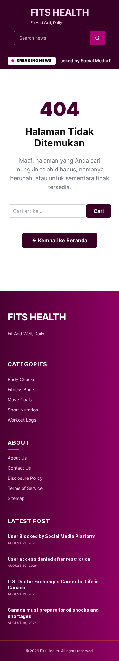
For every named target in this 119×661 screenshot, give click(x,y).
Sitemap (16, 498)
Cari (99, 211)
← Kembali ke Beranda (59, 240)
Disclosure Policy (25, 478)
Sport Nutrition (23, 409)
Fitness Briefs (21, 389)
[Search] (97, 38)
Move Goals (20, 399)
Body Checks (21, 379)
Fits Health (59, 12)
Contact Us (19, 468)
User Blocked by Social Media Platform (52, 536)
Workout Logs (22, 420)
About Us (17, 457)
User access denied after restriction (49, 559)
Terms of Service (25, 488)
